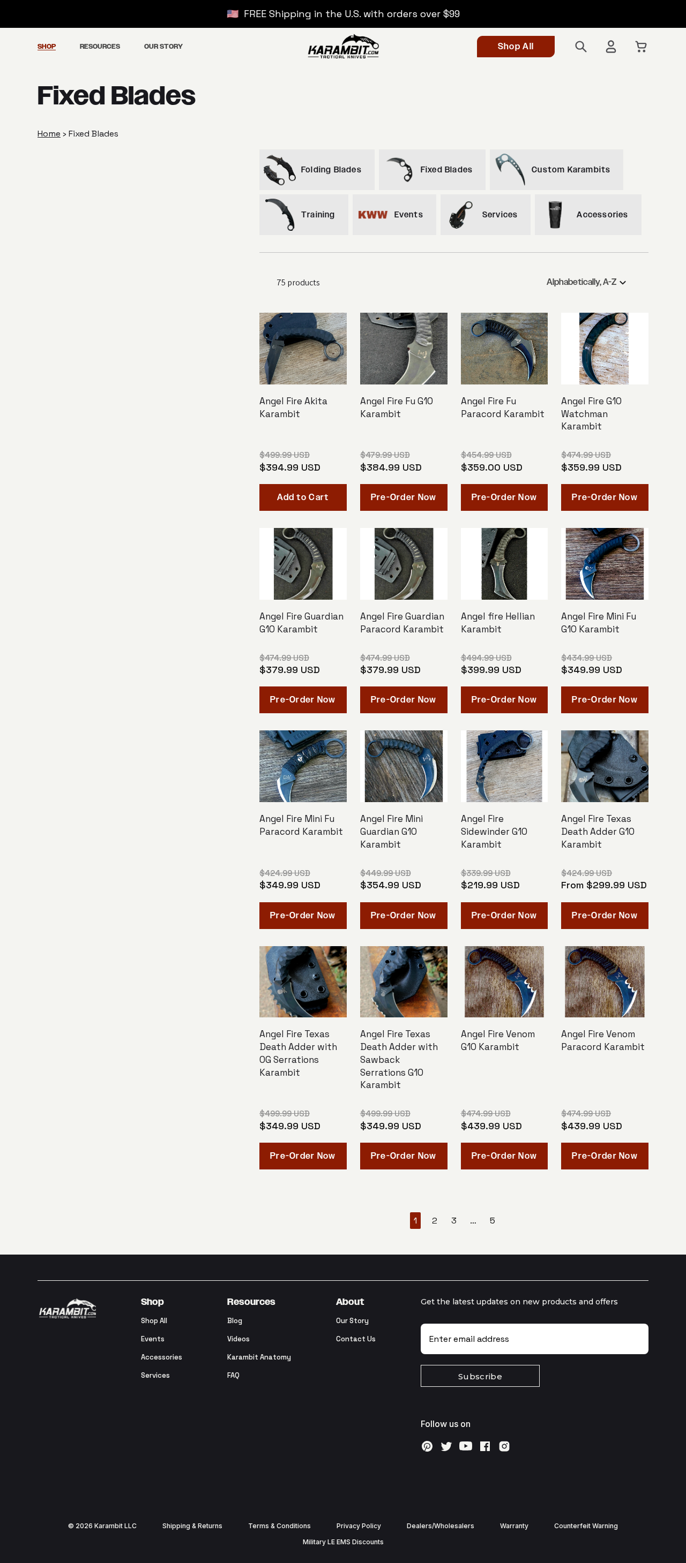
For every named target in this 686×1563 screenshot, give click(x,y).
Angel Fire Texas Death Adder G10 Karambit (598, 831)
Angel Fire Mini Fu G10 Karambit (598, 622)
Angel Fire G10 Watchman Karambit (591, 414)
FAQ (233, 1375)
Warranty (514, 1526)
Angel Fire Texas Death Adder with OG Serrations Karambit (298, 1053)
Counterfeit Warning (586, 1526)
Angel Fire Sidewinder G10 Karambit (494, 831)
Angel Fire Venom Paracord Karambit (603, 1040)
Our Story (352, 1320)
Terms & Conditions (279, 1526)
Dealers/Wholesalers (440, 1526)
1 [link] (415, 1220)
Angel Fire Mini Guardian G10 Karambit (391, 831)
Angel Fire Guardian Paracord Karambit (402, 622)
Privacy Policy (359, 1526)
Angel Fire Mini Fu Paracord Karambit (301, 825)
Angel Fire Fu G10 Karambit (396, 407)
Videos (238, 1338)
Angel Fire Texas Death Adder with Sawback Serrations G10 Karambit (399, 1059)
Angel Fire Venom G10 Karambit (498, 1040)
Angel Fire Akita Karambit (293, 407)
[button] (47, 47)
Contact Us (356, 1338)
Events (153, 1338)
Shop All (516, 46)
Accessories (161, 1357)
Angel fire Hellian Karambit (498, 622)
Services (155, 1375)
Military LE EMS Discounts (343, 1542)
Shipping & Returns (192, 1526)
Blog (234, 1320)
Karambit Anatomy (259, 1357)
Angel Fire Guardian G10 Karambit (301, 622)
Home (49, 133)
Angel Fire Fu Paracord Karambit (503, 407)
